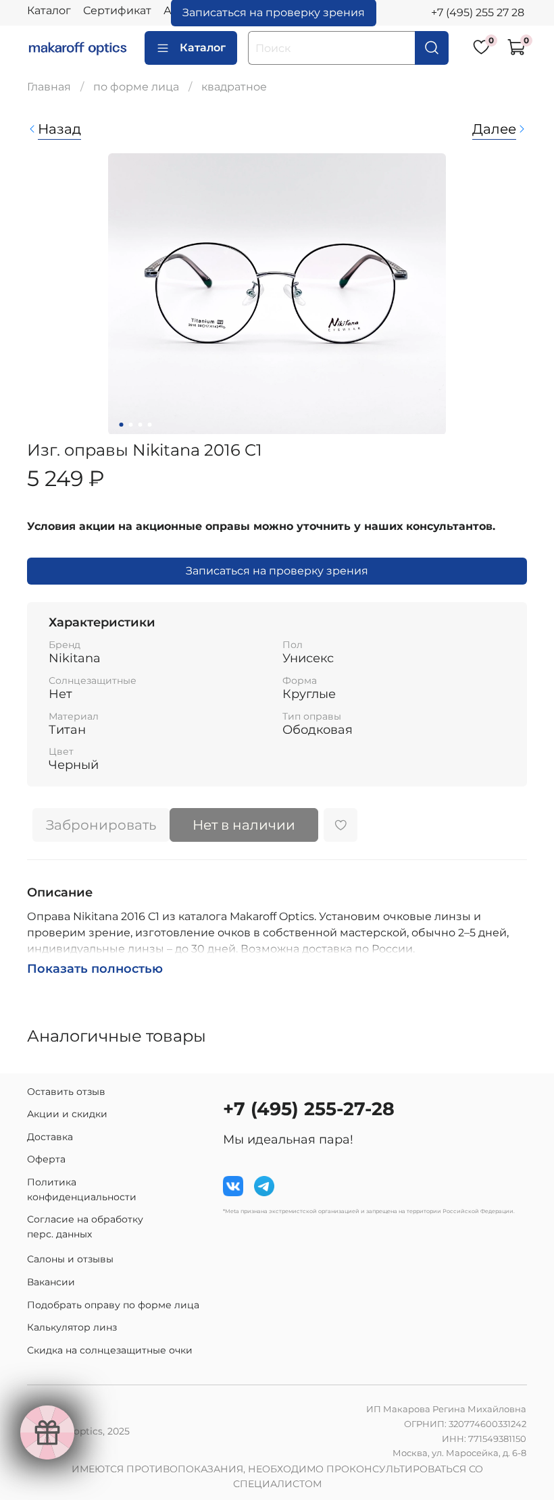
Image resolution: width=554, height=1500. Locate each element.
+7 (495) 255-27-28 (309, 1109)
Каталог (49, 10)
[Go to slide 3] (140, 425)
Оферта (46, 1159)
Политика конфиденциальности (81, 1189)
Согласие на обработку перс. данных (85, 1226)
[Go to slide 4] (150, 425)
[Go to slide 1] (122, 425)
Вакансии (51, 1282)
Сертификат (117, 10)
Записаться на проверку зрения (277, 570)
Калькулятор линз (72, 1327)
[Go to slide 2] (131, 425)
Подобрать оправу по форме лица (113, 1305)
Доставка (50, 1137)
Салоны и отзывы (70, 1259)
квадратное (234, 86)
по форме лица (136, 86)
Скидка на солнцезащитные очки (110, 1350)
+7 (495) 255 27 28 (477, 12)
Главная (49, 86)
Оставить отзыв (66, 1092)
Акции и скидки (67, 1114)
